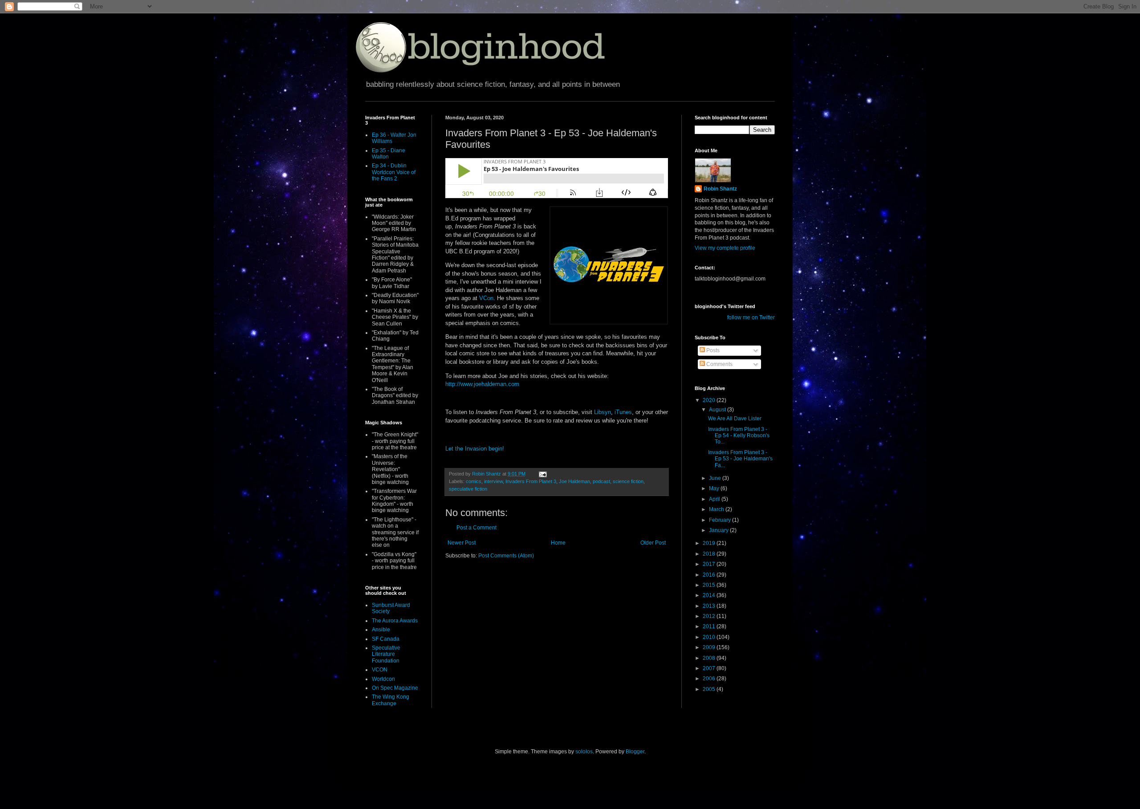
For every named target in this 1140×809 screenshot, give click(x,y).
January (719, 530)
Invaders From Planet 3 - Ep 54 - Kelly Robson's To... (739, 435)
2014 (710, 595)
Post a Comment (476, 527)
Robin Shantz (720, 189)
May (715, 488)
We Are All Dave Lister (734, 418)
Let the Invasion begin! (474, 448)
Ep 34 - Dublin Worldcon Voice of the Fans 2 (393, 172)
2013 (710, 606)
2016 (710, 575)
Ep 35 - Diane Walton (388, 153)
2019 (710, 543)
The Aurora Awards (395, 621)
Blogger (635, 751)
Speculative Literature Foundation (386, 654)
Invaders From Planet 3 (530, 481)
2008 (710, 658)
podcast (601, 481)
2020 (710, 400)
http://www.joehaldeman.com (482, 384)
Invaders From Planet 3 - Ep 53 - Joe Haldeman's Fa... (740, 458)
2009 (710, 647)
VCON (379, 670)
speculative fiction (468, 489)
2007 (710, 668)
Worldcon (383, 679)
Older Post (653, 543)
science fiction (628, 481)
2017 (710, 564)
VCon (486, 298)
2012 (710, 616)
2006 (710, 678)
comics (473, 481)
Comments (719, 364)
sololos (584, 751)
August (718, 410)
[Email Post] (542, 473)
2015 (710, 585)
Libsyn (602, 412)
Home (558, 543)
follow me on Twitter (751, 317)
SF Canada (385, 639)
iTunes (623, 412)
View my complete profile (725, 248)
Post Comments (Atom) (506, 556)
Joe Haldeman (574, 481)
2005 (710, 689)
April (715, 499)
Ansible (381, 629)
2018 (710, 554)
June (715, 478)
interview (493, 481)
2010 (710, 637)
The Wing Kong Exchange (390, 700)
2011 (710, 626)
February (720, 520)
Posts (712, 350)
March (717, 509)
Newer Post (462, 543)
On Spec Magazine (395, 688)
